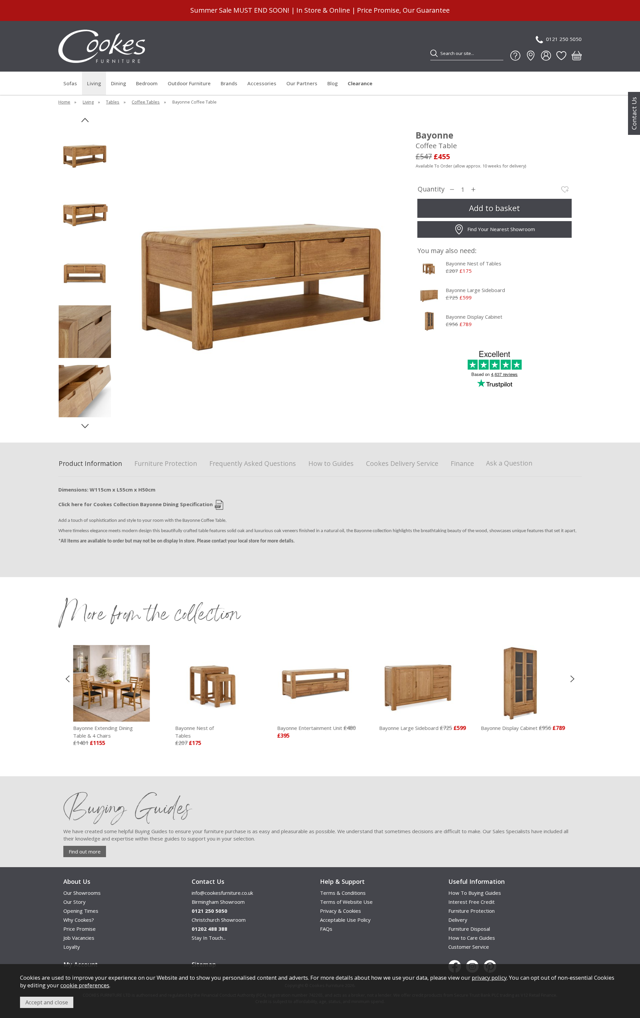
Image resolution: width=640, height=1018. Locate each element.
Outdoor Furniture (189, 83)
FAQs (326, 928)
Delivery (457, 919)
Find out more (85, 851)
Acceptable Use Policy (345, 919)
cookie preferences (84, 985)
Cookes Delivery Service (402, 464)
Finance (462, 464)
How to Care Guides (471, 937)
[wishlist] (561, 56)
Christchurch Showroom (219, 919)
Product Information (90, 464)
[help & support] (515, 56)
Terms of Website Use (346, 901)
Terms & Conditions (343, 892)
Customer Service (468, 946)
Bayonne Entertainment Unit (306, 728)
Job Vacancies (78, 937)
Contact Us (634, 113)
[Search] (434, 53)
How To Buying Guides (474, 892)
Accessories (261, 83)
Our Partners (301, 83)
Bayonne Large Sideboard (475, 290)
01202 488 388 (209, 928)
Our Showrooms (82, 892)
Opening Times (80, 910)
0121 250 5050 (564, 39)
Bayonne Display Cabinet (474, 316)
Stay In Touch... (209, 937)
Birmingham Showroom (218, 901)
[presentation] (67, 678)
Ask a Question (509, 463)
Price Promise (79, 928)
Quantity (431, 189)
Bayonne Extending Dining (99, 732)
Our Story (74, 901)
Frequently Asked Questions (252, 464)
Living (94, 83)
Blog (332, 83)
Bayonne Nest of (191, 732)
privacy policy (489, 977)
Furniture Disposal (469, 928)
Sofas (70, 83)
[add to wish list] (565, 189)
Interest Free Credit (471, 901)
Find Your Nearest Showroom (501, 229)
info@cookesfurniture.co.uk (222, 892)
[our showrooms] (531, 56)
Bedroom (147, 83)
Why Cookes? (78, 919)
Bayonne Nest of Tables (473, 263)
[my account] (546, 56)
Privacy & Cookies (340, 910)
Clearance (360, 83)
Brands (229, 83)
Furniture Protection (165, 464)
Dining (118, 83)
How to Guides (331, 464)
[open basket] (577, 56)
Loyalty (71, 946)
